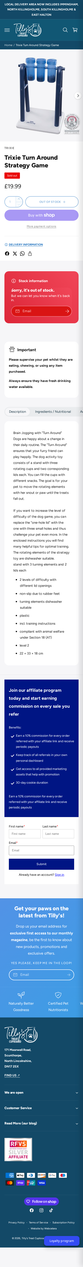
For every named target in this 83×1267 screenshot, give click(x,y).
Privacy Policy (16, 1222)
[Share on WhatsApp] (22, 253)
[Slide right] (77, 95)
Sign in (59, 875)
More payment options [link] (41, 226)
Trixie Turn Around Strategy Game (37, 45)
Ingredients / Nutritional (53, 412)
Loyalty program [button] (62, 1241)
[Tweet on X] (14, 253)
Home (8, 45)
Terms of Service (38, 1222)
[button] (7, 30)
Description (17, 412)
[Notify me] (67, 311)
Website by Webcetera (44, 1228)
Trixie (9, 148)
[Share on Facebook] (7, 253)
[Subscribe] (69, 974)
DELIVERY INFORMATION (26, 244)
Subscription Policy (63, 1222)
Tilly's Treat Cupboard (34, 1238)
